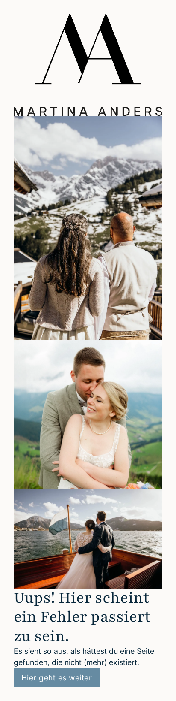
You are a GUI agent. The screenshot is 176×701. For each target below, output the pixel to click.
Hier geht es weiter (56, 677)
